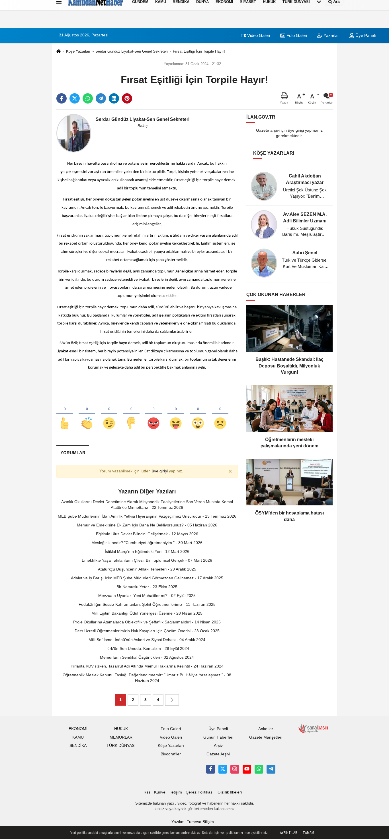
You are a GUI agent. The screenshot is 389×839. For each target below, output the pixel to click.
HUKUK (121, 729)
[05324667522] (259, 769)
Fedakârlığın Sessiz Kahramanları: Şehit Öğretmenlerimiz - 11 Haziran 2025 (147, 604)
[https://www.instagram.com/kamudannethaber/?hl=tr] (234, 769)
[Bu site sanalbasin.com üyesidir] (313, 728)
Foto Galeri (296, 35)
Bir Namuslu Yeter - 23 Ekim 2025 (146, 586)
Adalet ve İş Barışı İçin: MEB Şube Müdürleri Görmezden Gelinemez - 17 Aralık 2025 (147, 578)
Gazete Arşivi (218, 754)
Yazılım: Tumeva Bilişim (192, 822)
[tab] (72, 452)
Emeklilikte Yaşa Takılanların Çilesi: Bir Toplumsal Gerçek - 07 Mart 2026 (147, 560)
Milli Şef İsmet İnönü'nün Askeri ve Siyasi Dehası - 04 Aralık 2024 (147, 639)
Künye (159, 792)
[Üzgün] (220, 413)
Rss (147, 792)
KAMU (78, 737)
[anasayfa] (58, 51)
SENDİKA (78, 745)
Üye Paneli (365, 35)
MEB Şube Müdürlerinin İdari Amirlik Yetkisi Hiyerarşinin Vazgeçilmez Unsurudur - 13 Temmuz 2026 (147, 516)
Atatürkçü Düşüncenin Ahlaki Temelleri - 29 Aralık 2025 (147, 569)
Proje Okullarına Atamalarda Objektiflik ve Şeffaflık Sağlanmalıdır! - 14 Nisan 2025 (147, 622)
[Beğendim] (64, 413)
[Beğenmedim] (131, 413)
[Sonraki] (172, 700)
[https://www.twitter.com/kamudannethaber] (222, 769)
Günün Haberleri (218, 737)
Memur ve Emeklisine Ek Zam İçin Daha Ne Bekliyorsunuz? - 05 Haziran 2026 (147, 525)
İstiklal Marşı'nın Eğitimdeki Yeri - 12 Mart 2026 (147, 551)
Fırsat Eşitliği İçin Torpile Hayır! (199, 51)
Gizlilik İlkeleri (230, 792)
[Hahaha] (175, 413)
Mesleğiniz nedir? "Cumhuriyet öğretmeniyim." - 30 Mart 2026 (146, 542)
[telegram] (101, 98)
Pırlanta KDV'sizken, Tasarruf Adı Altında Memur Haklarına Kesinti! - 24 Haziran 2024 (147, 666)
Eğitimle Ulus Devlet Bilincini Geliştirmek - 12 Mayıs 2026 (147, 534)
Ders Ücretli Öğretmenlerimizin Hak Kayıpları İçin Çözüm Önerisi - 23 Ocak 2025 (147, 631)
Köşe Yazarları (78, 51)
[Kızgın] (153, 413)
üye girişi (160, 471)
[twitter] (74, 98)
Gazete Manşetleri (265, 737)
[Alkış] (87, 413)
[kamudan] (271, 769)
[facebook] (61, 98)
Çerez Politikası (200, 792)
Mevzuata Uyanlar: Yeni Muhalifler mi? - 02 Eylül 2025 (147, 595)
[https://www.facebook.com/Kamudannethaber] (210, 769)
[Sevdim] (109, 413)
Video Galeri (258, 35)
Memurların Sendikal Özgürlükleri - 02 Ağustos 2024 (147, 657)
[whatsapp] (88, 98)
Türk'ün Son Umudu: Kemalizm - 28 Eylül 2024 (147, 648)
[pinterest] (127, 98)
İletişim (175, 792)
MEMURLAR (121, 737)
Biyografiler (171, 754)
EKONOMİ (78, 729)
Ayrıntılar (288, 833)
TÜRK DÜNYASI (121, 745)
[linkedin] (114, 98)
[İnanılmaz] (198, 413)
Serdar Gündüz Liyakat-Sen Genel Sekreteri (131, 51)
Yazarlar (330, 35)
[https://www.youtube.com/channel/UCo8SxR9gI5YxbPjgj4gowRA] (247, 769)
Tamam (308, 833)
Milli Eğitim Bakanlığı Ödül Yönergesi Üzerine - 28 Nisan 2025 (146, 613)
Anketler (265, 729)
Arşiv (218, 745)
